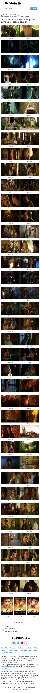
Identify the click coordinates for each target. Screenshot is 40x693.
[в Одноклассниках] (26, 643)
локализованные (10, 628)
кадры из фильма (11, 631)
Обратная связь (29, 687)
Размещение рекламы (20, 689)
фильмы (21, 648)
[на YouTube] (22, 643)
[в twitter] (18, 643)
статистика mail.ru (8, 652)
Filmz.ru (29, 660)
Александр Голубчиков (9, 666)
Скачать (10, 38)
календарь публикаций (29, 650)
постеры (8, 626)
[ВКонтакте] (13, 643)
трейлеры (4, 648)
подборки (13, 650)
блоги (36, 648)
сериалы (29, 648)
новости (13, 648)
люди (3, 650)
